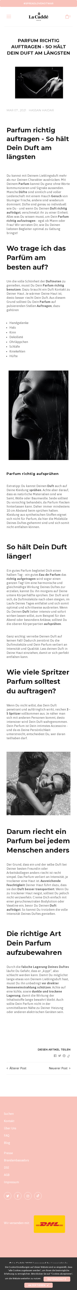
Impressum (11, 1182)
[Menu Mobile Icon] (9, 16)
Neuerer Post (58, 1068)
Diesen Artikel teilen (54, 1049)
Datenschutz (56, 1279)
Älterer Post (18, 1068)
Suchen (9, 1113)
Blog (7, 1142)
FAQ (6, 1135)
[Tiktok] (38, 1196)
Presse (8, 1153)
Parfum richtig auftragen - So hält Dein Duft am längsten (38, 47)
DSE (6, 1167)
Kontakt (9, 1121)
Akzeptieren (38, 1285)
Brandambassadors (16, 1160)
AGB (7, 1174)
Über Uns (10, 1128)
